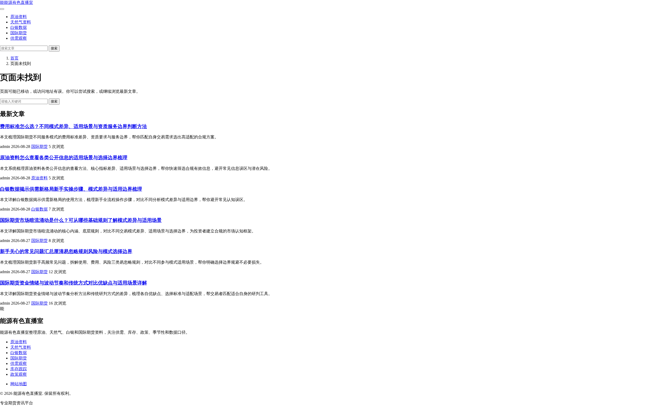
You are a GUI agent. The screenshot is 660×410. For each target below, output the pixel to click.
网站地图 (18, 384)
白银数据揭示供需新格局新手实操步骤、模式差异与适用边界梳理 (71, 189)
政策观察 (18, 374)
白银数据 (18, 27)
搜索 (54, 48)
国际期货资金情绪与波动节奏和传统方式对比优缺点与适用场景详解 (73, 283)
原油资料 (18, 16)
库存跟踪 (18, 369)
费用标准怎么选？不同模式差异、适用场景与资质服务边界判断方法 (73, 126)
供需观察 (18, 38)
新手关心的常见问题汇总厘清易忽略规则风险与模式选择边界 (66, 251)
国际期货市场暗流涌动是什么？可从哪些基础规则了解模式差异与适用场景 (81, 220)
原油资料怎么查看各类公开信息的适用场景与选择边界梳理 (63, 157)
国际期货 (18, 33)
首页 (14, 58)
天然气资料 (20, 22)
